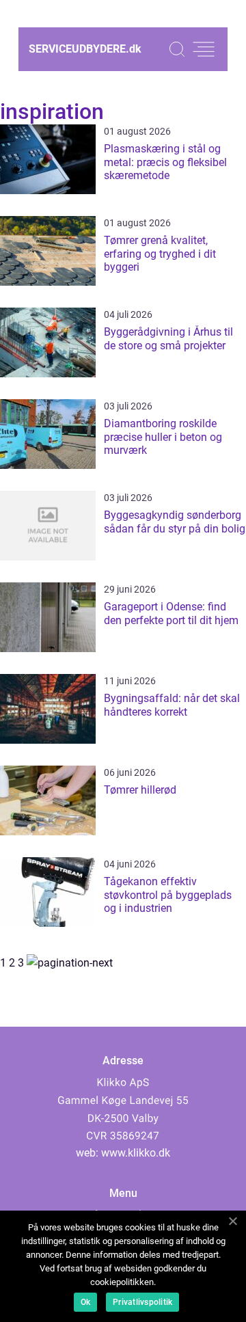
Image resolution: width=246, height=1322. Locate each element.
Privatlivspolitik (142, 1302)
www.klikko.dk (135, 1152)
